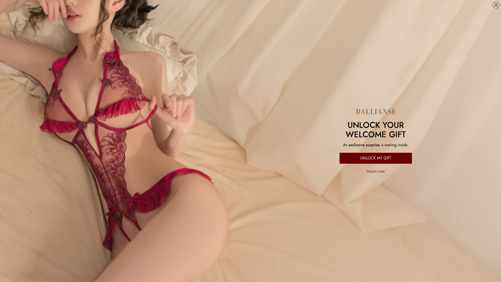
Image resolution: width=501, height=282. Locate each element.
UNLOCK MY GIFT (375, 158)
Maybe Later (376, 171)
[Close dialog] (496, 5)
